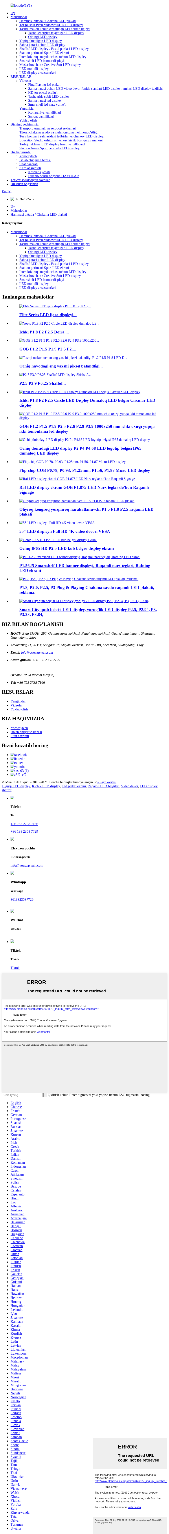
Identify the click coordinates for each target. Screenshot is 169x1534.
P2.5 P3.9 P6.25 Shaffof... (42, 383)
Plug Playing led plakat (44, 84)
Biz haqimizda (21, 152)
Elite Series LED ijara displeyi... (48, 314)
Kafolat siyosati (30, 168)
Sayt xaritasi (107, 782)
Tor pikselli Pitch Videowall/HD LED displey (51, 25)
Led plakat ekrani (74, 786)
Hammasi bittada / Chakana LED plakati (47, 21)
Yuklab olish (28, 120)
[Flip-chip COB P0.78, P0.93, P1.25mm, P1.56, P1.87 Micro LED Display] (72, 462)
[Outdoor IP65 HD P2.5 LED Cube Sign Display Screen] (58, 540)
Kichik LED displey (46, 786)
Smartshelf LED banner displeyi (41, 61)
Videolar (25, 80)
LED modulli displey (34, 68)
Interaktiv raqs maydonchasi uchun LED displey (52, 57)
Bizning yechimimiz (25, 124)
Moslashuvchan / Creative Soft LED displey (50, 65)
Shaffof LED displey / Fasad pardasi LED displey (54, 49)
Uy (13, 13)
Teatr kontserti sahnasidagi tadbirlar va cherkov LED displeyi (61, 136)
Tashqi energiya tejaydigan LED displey (56, 33)
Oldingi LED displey (42, 37)
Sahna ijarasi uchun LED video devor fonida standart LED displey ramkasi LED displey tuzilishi (95, 88)
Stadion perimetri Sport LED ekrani (44, 53)
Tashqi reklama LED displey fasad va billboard (52, 144)
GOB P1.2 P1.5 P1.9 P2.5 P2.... (47, 349)
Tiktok (15, 968)
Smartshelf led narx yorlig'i (47, 104)
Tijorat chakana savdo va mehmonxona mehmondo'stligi (58, 132)
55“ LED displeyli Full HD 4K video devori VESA (64, 531)
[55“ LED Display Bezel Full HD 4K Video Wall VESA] (57, 523)
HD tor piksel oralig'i (42, 92)
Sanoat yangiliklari (41, 116)
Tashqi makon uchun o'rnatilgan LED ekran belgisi (54, 29)
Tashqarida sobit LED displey (49, 96)
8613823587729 (22, 899)
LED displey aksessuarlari (37, 72)
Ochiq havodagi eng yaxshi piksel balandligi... (61, 366)
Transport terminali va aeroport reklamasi (47, 128)
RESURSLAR (21, 76)
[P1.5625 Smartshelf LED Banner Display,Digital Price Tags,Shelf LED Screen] (79, 557)
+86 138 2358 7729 (24, 831)
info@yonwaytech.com (37, 652)
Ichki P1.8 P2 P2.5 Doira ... (44, 332)
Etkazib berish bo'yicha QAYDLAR (53, 176)
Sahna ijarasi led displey (45, 100)
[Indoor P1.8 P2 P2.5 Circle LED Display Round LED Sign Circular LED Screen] (79, 392)
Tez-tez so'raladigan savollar (30, 180)
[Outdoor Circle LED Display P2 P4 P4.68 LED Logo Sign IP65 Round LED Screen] (84, 440)
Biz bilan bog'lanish (24, 184)
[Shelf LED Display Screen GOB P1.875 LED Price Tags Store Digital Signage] (77, 479)
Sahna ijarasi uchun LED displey (42, 45)
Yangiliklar (27, 108)
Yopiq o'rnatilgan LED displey (40, 41)
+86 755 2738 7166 (24, 824)
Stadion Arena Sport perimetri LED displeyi (49, 148)
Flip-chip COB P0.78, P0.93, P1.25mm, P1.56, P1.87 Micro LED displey (84, 470)
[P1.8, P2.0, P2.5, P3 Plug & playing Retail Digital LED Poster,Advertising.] (78, 579)
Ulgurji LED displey (16, 786)
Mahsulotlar (19, 17)
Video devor (129, 786)
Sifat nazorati (28, 164)
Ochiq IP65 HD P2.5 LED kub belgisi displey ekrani (66, 548)
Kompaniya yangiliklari (44, 112)
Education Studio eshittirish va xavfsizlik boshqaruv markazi (61, 140)
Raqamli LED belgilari (103, 786)
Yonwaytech (28, 156)
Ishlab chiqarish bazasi (35, 160)
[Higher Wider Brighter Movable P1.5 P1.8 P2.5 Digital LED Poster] (76, 501)
